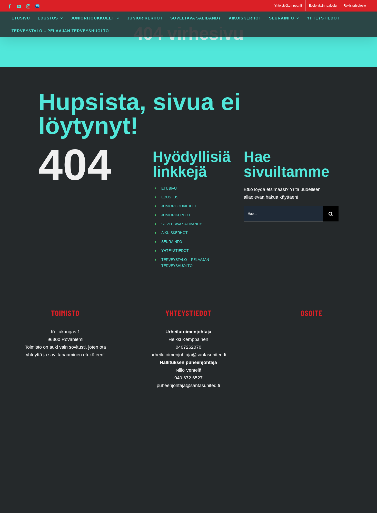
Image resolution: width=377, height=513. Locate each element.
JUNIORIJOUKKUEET (179, 206)
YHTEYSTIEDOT (175, 251)
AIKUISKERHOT (174, 233)
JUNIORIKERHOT (176, 215)
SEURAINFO (171, 242)
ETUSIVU (169, 188)
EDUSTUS (169, 197)
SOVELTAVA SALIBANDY (181, 224)
